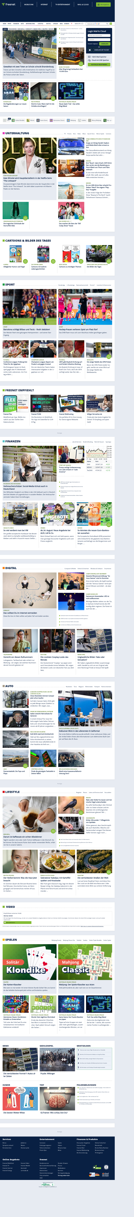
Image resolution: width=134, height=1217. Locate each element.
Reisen (85, 792)
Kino (74, 133)
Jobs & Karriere (77, 441)
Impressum (43, 1168)
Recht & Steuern (99, 441)
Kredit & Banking (88, 441)
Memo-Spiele (100, 133)
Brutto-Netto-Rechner (101, 1148)
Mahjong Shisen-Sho (69, 940)
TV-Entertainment (62, 4)
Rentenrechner (99, 1150)
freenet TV (6, 1165)
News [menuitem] (4, 24)
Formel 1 (92, 285)
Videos (60, 1145)
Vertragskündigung (64, 1173)
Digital (11, 568)
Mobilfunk (28, 4)
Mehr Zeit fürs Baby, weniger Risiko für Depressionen (91, 1058)
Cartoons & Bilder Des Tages (28, 240)
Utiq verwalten (44, 1175)
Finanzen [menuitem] (16, 24)
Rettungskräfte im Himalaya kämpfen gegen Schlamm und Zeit (72, 33)
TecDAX (89, 470)
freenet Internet (8, 1168)
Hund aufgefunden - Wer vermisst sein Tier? (89, 1096)
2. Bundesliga (71, 285)
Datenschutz (44, 1170)
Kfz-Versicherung (82, 1153)
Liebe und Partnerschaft (96, 792)
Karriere (60, 1170)
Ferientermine (7, 1148)
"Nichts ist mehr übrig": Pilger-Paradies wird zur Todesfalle (92, 1050)
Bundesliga (62, 285)
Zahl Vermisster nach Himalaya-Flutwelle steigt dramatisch (92, 1067)
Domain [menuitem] (66, 24)
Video (79, 133)
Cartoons (108, 133)
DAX (88, 464)
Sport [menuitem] (9, 24)
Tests (75, 686)
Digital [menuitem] (48, 24)
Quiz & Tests (91, 133)
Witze (84, 133)
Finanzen (13, 441)
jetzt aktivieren (10, 922)
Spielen (11, 940)
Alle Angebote (104, 4)
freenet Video (25, 1163)
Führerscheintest (106, 686)
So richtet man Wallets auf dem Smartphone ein (71, 625)
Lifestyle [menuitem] (40, 24)
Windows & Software (97, 568)
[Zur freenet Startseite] (8, 4)
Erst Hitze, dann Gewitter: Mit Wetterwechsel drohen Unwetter (93, 1063)
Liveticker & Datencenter (104, 285)
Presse (60, 1165)
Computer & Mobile (70, 568)
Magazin (81, 686)
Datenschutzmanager (46, 1173)
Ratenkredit (98, 1145)
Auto (9, 686)
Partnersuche (25, 1148)
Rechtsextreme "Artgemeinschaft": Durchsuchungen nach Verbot (72, 38)
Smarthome (107, 568)
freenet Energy (7, 1170)
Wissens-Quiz (62, 1148)
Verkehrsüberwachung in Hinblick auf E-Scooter (89, 1099)
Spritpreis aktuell (8, 1145)
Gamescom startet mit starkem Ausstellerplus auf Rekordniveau (74, 615)
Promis (69, 133)
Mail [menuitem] (61, 24)
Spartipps (108, 441)
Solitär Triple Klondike (95, 940)
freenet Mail (80, 1148)
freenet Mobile (25, 1165)
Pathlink (79, 940)
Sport (10, 284)
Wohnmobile (89, 686)
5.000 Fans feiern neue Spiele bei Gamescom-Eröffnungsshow (74, 618)
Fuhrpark (97, 686)
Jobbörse (23, 1143)
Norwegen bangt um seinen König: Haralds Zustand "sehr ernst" (72, 42)
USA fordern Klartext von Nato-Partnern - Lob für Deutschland (71, 29)
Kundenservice (44, 1163)
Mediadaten (61, 1168)
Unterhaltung (17, 133)
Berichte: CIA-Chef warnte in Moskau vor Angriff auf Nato (92, 1054)
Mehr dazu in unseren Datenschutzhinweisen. (92, 926)
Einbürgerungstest (45, 1145)
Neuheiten (69, 686)
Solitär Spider (107, 940)
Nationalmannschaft (82, 285)
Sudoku (85, 940)
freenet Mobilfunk (8, 1163)
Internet (44, 4)
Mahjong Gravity (56, 940)
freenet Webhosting (83, 1150)
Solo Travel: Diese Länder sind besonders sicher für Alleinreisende (75, 839)
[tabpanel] (30, 51)
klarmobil (24, 1168)
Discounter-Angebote (83, 1143)
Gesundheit (107, 792)
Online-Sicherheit (100, 1143)
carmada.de (24, 1170)
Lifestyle (12, 792)
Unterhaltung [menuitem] (30, 24)
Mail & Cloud (83, 4)
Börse (4, 1143)
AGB (41, 1178)
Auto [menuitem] (22, 24)
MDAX (89, 467)
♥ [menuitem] (71, 23)
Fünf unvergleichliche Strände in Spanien (70, 845)
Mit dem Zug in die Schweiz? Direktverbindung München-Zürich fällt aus (76, 842)
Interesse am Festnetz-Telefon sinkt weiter (70, 621)
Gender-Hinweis (63, 1163)
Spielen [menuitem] (55, 24)
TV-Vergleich (99, 1153)
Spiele (60, 1143)
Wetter (23, 1145)
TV (65, 133)
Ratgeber (79, 792)
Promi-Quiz (43, 1150)
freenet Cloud (81, 1145)
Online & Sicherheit (83, 568)
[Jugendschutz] (48, 1184)
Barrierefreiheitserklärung (48, 1165)
